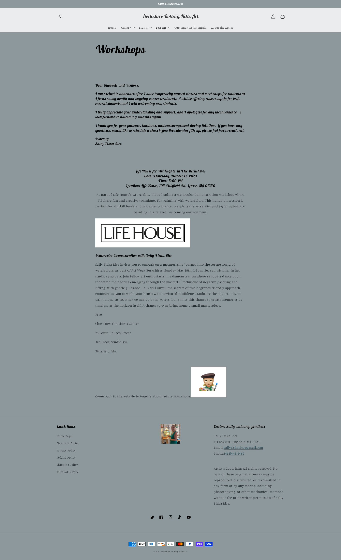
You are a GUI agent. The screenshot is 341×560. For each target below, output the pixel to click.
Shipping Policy (67, 464)
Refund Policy (66, 457)
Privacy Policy (66, 450)
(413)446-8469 (234, 453)
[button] (61, 16)
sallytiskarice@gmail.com (243, 447)
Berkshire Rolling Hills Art (174, 551)
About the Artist (68, 443)
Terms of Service (68, 472)
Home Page (64, 436)
